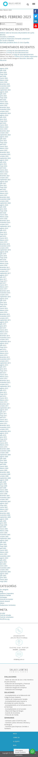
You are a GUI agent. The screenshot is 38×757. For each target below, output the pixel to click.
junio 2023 (3, 141)
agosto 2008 (4, 480)
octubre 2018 (4, 248)
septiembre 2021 (5, 180)
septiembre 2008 (5, 478)
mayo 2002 (3, 581)
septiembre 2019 (5, 226)
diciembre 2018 (5, 244)
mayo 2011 (3, 416)
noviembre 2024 (5, 109)
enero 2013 (3, 378)
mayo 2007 (3, 505)
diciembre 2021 (5, 176)
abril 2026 (3, 76)
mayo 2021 (3, 187)
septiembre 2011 (5, 408)
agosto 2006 (4, 519)
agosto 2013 (4, 365)
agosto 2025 (4, 92)
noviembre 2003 (5, 568)
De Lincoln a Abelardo (7, 40)
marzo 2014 (4, 351)
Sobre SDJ (16, 737)
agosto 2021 (4, 181)
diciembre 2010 (5, 425)
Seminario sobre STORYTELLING (15, 721)
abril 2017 (3, 283)
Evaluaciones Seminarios (8, 605)
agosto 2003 (4, 574)
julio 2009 (3, 458)
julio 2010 (3, 435)
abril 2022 (3, 168)
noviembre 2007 (5, 497)
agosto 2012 (4, 388)
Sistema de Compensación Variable (16, 699)
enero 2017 (3, 289)
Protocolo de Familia (11, 715)
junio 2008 (3, 484)
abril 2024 (3, 123)
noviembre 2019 (5, 222)
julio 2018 (3, 254)
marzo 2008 (4, 490)
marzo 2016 (4, 308)
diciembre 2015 (5, 314)
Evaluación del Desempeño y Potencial (17, 684)
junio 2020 (3, 209)
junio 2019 (3, 232)
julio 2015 (3, 324)
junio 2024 (3, 119)
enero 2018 (3, 265)
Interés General (5, 601)
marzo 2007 (4, 507)
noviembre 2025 (5, 86)
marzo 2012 (4, 398)
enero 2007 (3, 511)
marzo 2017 (4, 285)
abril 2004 (3, 564)
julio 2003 (3, 575)
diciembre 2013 (5, 357)
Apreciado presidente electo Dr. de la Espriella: (14, 42)
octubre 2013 (4, 361)
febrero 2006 (4, 531)
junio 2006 (3, 523)
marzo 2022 (4, 170)
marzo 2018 (4, 261)
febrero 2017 (4, 287)
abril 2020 (3, 213)
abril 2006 (3, 527)
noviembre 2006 (5, 515)
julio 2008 (3, 482)
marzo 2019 (4, 238)
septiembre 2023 (5, 135)
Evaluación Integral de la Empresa (16, 687)
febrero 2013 (4, 377)
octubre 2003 (4, 570)
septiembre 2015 (5, 320)
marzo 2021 (4, 191)
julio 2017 (3, 277)
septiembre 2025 (5, 90)
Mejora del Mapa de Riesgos (14, 711)
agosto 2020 (4, 205)
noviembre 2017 (5, 269)
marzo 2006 (4, 529)
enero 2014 (3, 355)
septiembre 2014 (5, 341)
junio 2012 (3, 392)
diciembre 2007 (5, 496)
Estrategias (3, 597)
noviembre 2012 (5, 382)
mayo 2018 (3, 258)
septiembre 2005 (5, 538)
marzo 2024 (4, 125)
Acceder (2, 613)
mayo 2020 (3, 211)
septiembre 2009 (5, 455)
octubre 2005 (4, 536)
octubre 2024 (4, 111)
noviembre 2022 (5, 154)
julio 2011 (3, 412)
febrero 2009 (4, 468)
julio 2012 (3, 390)
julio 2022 (3, 162)
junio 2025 (3, 96)
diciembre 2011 (5, 404)
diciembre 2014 (5, 336)
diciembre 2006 (5, 513)
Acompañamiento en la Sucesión (15, 709)
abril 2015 (3, 328)
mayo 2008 (3, 486)
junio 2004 (3, 562)
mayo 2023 (3, 142)
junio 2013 (3, 369)
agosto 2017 (4, 275)
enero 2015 (3, 334)
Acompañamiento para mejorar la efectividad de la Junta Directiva (15, 702)
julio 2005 (3, 542)
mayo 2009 (3, 462)
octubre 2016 (4, 295)
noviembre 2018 (5, 246)
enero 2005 (3, 554)
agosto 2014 (4, 343)
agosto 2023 (4, 137)
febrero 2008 (4, 492)
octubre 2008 (4, 476)
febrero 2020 (4, 217)
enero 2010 (3, 447)
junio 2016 (3, 302)
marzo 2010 (4, 443)
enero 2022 (3, 174)
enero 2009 (3, 470)
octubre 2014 (4, 339)
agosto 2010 (4, 433)
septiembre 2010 (5, 431)
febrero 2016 (4, 310)
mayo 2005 (3, 546)
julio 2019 (3, 230)
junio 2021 (3, 185)
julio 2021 (3, 183)
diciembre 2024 (5, 107)
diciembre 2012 (5, 380)
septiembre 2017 (5, 273)
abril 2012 (3, 396)
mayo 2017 (3, 281)
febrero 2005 (4, 552)
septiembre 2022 (5, 158)
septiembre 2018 (5, 250)
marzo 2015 (4, 330)
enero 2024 (3, 129)
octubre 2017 (4, 271)
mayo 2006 (3, 525)
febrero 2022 (4, 172)
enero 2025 (3, 105)
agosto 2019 (4, 228)
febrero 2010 (4, 445)
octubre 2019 (4, 224)
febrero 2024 (4, 127)
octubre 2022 (4, 156)
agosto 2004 (4, 558)
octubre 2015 (4, 318)
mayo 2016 (3, 304)
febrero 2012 (4, 400)
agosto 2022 (4, 160)
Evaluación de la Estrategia (13, 689)
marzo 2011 (4, 419)
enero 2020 (3, 219)
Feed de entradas (5, 615)
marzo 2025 (4, 102)
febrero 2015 (4, 332)
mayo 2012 (3, 394)
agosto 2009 (4, 456)
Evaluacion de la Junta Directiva (15, 685)
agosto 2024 (4, 115)
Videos (2, 603)
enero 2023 (3, 150)
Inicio (15, 733)
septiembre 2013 (5, 363)
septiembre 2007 (5, 501)
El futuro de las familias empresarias (26, 56)
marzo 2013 (4, 375)
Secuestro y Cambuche (7, 37)
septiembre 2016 (5, 297)
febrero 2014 (4, 353)
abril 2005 (3, 548)
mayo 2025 (3, 98)
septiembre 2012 (5, 386)
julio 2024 (3, 117)
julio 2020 (3, 207)
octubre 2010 (4, 429)
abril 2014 (3, 349)
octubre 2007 (4, 499)
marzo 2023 (4, 146)
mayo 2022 (3, 166)
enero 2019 (3, 242)
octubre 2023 (4, 133)
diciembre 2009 (5, 449)
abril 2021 (3, 189)
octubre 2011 (4, 406)
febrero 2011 (4, 421)
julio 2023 (3, 139)
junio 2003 (3, 577)
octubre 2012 (4, 384)
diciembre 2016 (5, 291)
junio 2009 (3, 460)
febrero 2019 (4, 240)
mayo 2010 (3, 439)
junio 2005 (3, 544)
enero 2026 (3, 82)
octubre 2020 (4, 201)
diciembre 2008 (5, 472)
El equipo (16, 741)
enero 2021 (3, 195)
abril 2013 (3, 373)
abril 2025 (3, 100)
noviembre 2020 (5, 199)
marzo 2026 (4, 78)
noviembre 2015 (5, 316)
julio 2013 (3, 367)
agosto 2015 (4, 322)
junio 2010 (3, 437)
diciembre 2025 (5, 84)
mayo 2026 (3, 74)
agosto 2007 (4, 503)
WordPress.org (4, 619)
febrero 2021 (4, 193)
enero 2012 (3, 402)
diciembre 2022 (5, 152)
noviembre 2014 (5, 338)
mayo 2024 (3, 121)
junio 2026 (3, 72)
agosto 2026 (4, 68)
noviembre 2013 (5, 359)
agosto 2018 (4, 252)
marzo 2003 (4, 579)
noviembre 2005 (5, 535)
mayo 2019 (3, 234)
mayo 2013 (3, 371)
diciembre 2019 (5, 220)
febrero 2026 (4, 80)
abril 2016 (3, 306)
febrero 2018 (4, 263)
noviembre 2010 (5, 427)
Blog (1, 591)
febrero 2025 (4, 103)
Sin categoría (4, 589)
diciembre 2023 (5, 131)
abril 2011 (3, 417)
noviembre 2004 (5, 556)
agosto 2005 (4, 540)
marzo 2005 (4, 550)
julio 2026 (3, 70)
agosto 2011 (4, 410)
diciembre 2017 (5, 267)
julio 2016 (3, 300)
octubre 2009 (4, 453)
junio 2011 (3, 414)
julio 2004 (3, 560)
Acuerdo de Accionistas (12, 713)
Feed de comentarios (6, 617)
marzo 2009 (4, 466)
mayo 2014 (3, 347)
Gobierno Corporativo (7, 593)
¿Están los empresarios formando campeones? (15, 38)
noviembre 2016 (5, 293)
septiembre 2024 (5, 113)
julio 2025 (3, 94)
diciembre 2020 (5, 197)
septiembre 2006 (5, 517)
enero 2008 (3, 494)
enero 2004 (3, 566)
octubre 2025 (4, 88)
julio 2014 (3, 345)
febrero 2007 (4, 509)
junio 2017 (3, 279)
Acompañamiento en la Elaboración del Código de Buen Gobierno (17, 696)
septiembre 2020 (5, 203)
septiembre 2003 (5, 572)
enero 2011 (3, 423)
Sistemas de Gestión (6, 599)
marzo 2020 (4, 215)
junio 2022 (3, 164)
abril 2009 (3, 464)
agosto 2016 (4, 299)
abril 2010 (3, 441)
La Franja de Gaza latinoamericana (17, 50)
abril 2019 (3, 236)
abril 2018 (3, 259)
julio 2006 (3, 521)
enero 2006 (3, 533)
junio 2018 (3, 256)
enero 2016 (3, 312)
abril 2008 (3, 488)
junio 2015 (3, 326)
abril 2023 (3, 144)
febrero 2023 (4, 148)
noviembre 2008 (5, 474)
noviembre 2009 (5, 451)
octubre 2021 (4, 178)
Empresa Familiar (5, 595)
